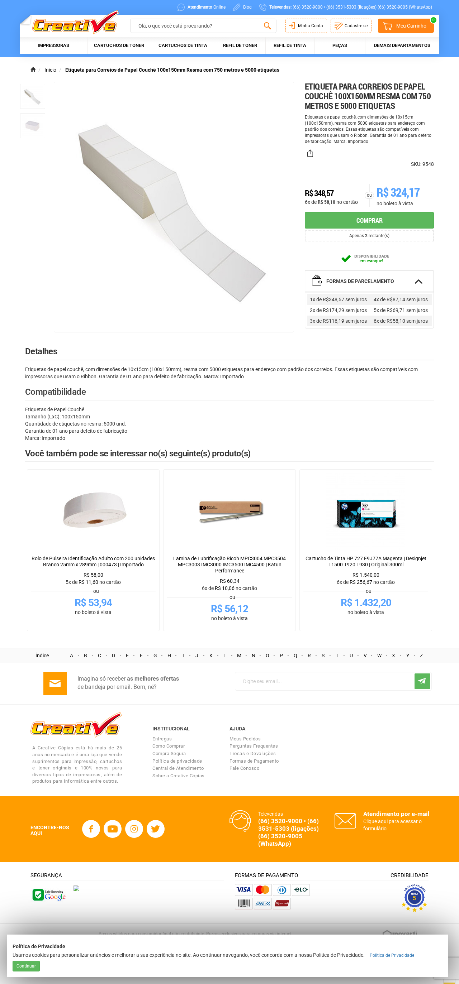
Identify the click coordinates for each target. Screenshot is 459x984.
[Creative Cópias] (72, 22)
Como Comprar (168, 746)
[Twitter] (156, 829)
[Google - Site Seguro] (48, 894)
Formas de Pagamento (254, 761)
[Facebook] (91, 829)
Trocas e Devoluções (253, 753)
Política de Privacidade (392, 955)
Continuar (26, 966)
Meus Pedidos (245, 738)
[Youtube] (113, 829)
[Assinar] (422, 681)
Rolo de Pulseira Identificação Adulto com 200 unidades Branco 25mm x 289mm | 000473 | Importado (93, 561)
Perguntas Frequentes (254, 746)
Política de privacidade (177, 761)
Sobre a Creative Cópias (178, 775)
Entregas (162, 738)
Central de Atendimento (178, 768)
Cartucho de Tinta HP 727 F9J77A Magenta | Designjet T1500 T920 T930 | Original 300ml (366, 561)
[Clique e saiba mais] (76, 888)
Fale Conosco (244, 768)
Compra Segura (169, 753)
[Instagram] (134, 829)
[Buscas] (267, 26)
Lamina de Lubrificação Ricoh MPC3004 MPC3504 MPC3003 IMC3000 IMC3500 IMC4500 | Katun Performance (229, 564)
